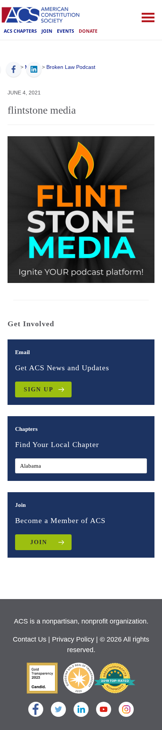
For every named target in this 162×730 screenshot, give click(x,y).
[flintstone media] (81, 209)
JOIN (38, 542)
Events (65, 31)
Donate (88, 31)
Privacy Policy (73, 639)
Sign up (38, 389)
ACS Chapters (20, 31)
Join (46, 31)
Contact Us (29, 639)
